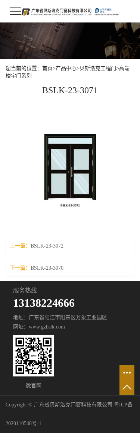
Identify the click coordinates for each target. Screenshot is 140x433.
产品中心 (66, 68)
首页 (47, 68)
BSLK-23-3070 (47, 268)
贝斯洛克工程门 (98, 68)
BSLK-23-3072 (47, 246)
